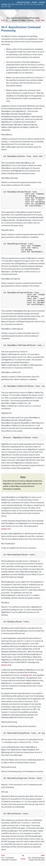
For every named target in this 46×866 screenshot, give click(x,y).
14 (38, 4)
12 (31, 4)
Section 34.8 (6, 665)
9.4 (13, 4)
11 (28, 4)
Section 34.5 (6, 529)
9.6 (21, 4)
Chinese (42, 2)
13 (35, 4)
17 (6, 6)
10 (24, 4)
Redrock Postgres (23, 2)
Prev (3, 20)
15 (42, 4)
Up (7, 20)
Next (43, 20)
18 (9, 6)
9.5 (17, 4)
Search (34, 2)
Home (38, 20)
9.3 (9, 4)
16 (2, 6)
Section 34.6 (27, 675)
